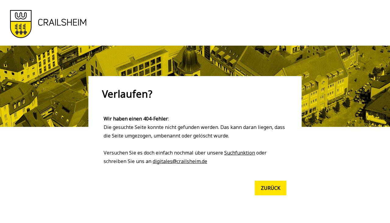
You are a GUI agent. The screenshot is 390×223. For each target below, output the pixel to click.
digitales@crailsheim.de (180, 161)
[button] (48, 36)
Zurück (270, 188)
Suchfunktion (239, 152)
